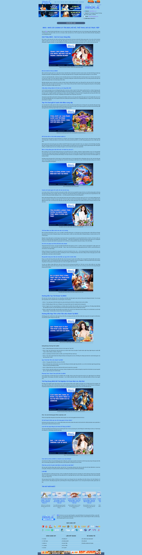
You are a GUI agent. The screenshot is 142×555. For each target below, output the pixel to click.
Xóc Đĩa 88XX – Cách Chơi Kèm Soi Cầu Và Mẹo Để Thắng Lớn (62, 501)
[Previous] (41, 501)
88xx (46, 31)
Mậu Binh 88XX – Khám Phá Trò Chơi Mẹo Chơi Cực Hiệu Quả (92, 501)
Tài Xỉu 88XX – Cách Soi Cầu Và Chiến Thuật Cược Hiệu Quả (77, 501)
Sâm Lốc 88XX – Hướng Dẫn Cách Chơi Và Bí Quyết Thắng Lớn (47, 501)
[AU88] (56, 552)
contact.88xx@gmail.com (93, 16)
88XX (58, 515)
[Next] (100, 501)
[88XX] (47, 2)
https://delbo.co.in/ (92, 11)
